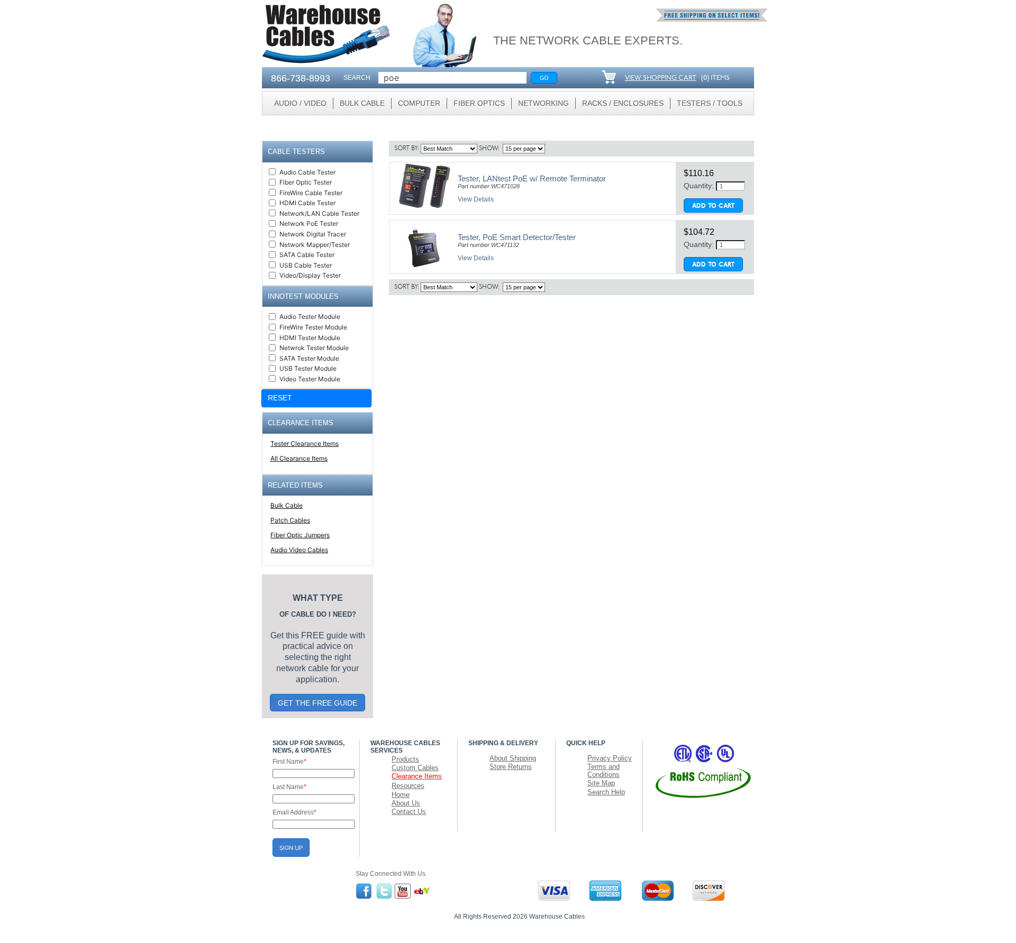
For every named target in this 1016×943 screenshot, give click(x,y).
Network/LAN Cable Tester (319, 213)
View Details (476, 199)
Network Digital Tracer (312, 234)
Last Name (289, 787)
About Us (406, 803)
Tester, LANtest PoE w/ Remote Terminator (532, 178)
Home (401, 795)
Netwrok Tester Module (314, 348)
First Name (289, 761)
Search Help (606, 792)
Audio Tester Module (309, 317)
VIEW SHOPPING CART (660, 78)
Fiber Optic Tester (305, 182)
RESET (280, 397)
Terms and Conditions (603, 771)
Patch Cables (290, 520)
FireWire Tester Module (313, 327)
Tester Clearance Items (304, 443)
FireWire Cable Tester (310, 193)
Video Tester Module (309, 379)
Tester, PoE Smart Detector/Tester (517, 237)
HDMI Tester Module (309, 338)
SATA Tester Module (309, 358)
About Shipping (512, 758)
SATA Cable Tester (306, 255)
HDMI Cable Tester (307, 203)
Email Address (294, 812)
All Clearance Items (299, 458)
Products (405, 759)
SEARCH (356, 77)
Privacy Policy (609, 758)
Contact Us (409, 812)
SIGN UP (291, 848)
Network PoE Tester (308, 223)
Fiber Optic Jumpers (300, 535)
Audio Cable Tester (307, 172)
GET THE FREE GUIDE (317, 703)
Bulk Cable (286, 505)
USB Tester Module (308, 368)
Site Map (601, 783)
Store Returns (510, 767)
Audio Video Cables (299, 550)
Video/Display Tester (310, 275)
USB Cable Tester (305, 265)
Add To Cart (713, 206)
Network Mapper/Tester (314, 245)
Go (544, 77)
